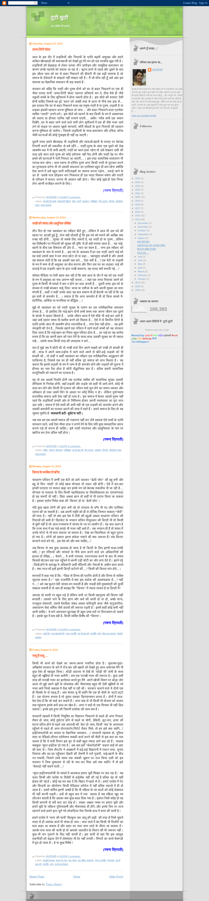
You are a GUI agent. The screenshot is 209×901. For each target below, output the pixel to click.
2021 (138, 193)
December (143, 223)
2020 (138, 197)
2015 (138, 215)
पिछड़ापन (59, 450)
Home (76, 876)
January (142, 279)
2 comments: (74, 629)
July (140, 256)
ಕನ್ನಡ (139, 338)
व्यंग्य (99, 633)
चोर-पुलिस (73, 860)
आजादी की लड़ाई (49, 201)
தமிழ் (134, 338)
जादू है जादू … (40, 656)
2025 (138, 178)
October (142, 230)
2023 (138, 186)
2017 (138, 208)
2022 (138, 189)
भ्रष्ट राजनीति (71, 633)
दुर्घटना (51, 450)
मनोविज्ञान (94, 201)
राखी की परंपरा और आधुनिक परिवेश (51, 223)
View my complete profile (144, 115)
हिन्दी (154, 338)
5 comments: (74, 197)
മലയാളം (147, 338)
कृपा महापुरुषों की (57, 633)
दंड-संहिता (82, 860)
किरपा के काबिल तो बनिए (45, 472)
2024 (138, 182)
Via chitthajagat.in (140, 341)
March (141, 271)
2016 (138, 212)
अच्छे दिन (46, 633)
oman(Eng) (138, 335)
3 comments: (74, 446)
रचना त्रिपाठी (157, 69)
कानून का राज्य (61, 860)
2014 (138, 219)
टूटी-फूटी (59, 18)
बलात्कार (85, 201)
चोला (74, 201)
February (143, 275)
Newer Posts (36, 876)
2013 (138, 282)
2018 (138, 204)
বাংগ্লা (155, 335)
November (143, 227)
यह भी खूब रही (77, 450)
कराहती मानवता (49, 860)
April (140, 268)
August (141, 238)
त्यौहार (45, 450)
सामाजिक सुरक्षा (115, 450)
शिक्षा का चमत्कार (109, 633)
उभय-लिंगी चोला (41, 49)
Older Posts (116, 876)
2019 (138, 201)
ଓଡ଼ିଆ (161, 335)
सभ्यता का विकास (61, 864)
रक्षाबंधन (98, 450)
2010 (138, 286)
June (140, 260)
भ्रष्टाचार (111, 860)
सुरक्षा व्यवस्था (46, 205)
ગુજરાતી (148, 335)
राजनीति (93, 633)
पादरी (79, 201)
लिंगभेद (112, 201)
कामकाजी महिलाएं (64, 201)
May (140, 264)
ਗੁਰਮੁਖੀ (167, 335)
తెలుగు (174, 335)
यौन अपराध (103, 201)
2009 (138, 290)
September (143, 234)
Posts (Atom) (54, 884)
